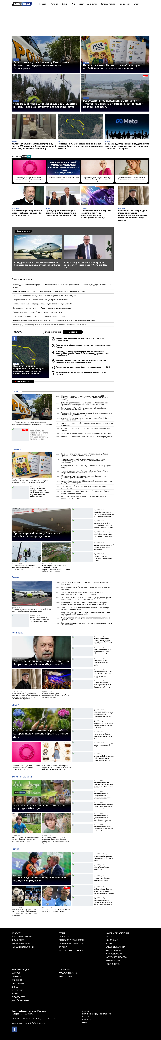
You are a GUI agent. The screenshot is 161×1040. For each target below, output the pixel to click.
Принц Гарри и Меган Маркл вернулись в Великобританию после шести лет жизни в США (61, 213)
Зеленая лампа (108, 4)
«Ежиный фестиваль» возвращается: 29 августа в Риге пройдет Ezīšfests (42, 304)
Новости (43, 4)
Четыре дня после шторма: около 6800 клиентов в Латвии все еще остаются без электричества (45, 105)
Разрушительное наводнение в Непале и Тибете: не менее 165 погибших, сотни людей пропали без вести (113, 103)
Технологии (124, 4)
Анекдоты (92, 4)
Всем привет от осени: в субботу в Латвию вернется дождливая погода (42, 308)
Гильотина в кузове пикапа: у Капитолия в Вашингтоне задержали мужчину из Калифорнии (41, 65)
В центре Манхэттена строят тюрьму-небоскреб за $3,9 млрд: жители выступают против (49, 291)
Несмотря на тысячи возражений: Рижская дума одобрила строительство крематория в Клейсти (80, 146)
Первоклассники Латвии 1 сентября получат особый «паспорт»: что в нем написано (112, 66)
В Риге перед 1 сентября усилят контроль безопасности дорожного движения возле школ (49, 324)
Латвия (54, 4)
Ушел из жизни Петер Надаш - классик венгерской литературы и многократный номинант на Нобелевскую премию (133, 215)
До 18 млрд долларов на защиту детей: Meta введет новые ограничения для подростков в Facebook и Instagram (127, 146)
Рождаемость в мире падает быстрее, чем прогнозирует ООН (38, 312)
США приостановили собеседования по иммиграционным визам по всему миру (45, 295)
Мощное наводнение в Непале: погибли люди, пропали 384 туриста (40, 300)
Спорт (136, 4)
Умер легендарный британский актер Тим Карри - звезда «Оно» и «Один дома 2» (28, 213)
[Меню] (147, 4)
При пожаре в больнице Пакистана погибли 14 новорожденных (39, 316)
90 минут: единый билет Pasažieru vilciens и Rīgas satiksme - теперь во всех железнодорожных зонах (54, 320)
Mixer (81, 4)
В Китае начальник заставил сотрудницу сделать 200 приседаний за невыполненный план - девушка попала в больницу (34, 146)
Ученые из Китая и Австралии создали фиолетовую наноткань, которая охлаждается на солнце (96, 214)
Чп (73, 4)
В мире (65, 4)
